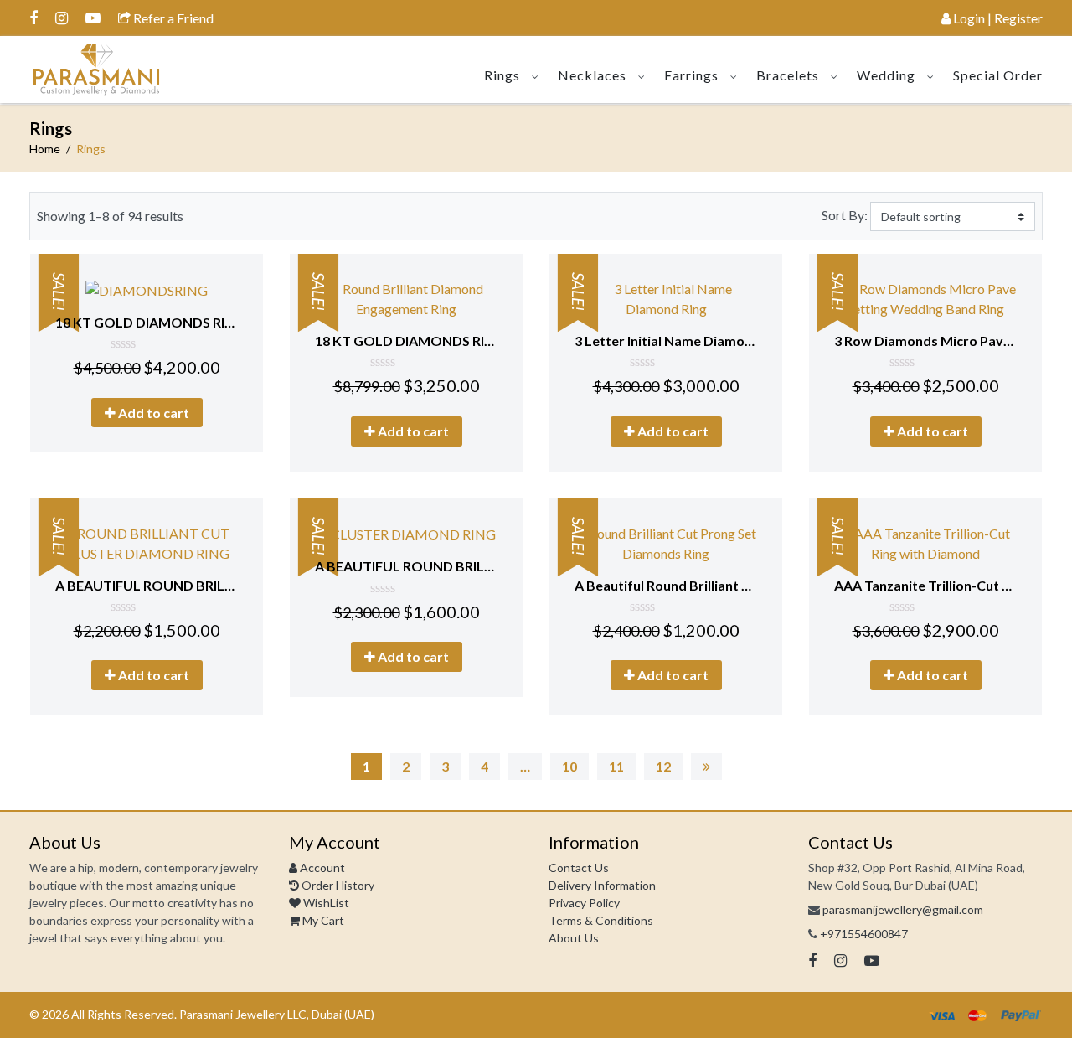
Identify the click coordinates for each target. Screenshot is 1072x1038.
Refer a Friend (172, 18)
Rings (502, 75)
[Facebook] (33, 17)
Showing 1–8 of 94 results (110, 216)
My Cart (322, 920)
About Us (574, 938)
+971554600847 (864, 934)
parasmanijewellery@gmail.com (902, 909)
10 (569, 766)
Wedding (886, 75)
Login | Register (997, 18)
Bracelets (787, 75)
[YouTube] (92, 17)
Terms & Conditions (601, 920)
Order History (336, 885)
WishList (325, 903)
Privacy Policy (584, 903)
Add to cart (152, 413)
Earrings (691, 75)
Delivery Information (602, 885)
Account (321, 867)
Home (44, 149)
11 (616, 766)
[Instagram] (61, 17)
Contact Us (579, 867)
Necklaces (592, 75)
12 (663, 766)
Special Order (998, 75)
